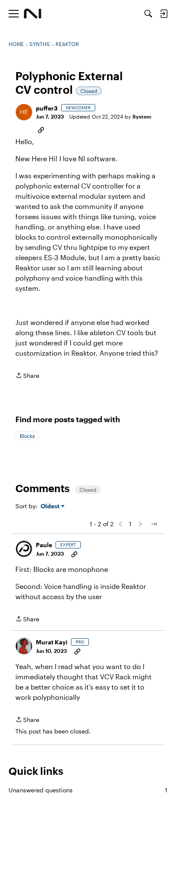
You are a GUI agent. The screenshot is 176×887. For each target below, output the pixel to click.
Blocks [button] (27, 436)
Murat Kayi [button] (51, 642)
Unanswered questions (88, 790)
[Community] (32, 13)
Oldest (51, 506)
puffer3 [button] (47, 108)
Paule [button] (44, 544)
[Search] (148, 13)
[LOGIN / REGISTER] (163, 13)
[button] (23, 112)
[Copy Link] (41, 129)
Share (27, 376)
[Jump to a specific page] (154, 524)
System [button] (141, 116)
